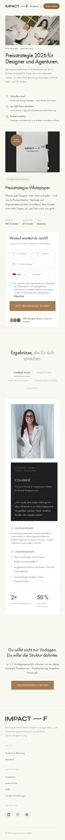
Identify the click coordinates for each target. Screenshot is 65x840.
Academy (36, 6)
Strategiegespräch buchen (32, 685)
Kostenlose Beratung (15, 753)
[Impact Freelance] (16, 6)
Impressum (10, 776)
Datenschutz (19, 296)
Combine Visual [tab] (22, 372)
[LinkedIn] (8, 814)
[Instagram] (17, 814)
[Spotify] (26, 814)
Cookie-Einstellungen (15, 795)
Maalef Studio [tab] (44, 372)
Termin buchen (52, 6)
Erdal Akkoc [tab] (32, 388)
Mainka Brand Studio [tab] (46, 380)
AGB (7, 789)
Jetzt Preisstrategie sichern (33, 305)
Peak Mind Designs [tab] (18, 380)
